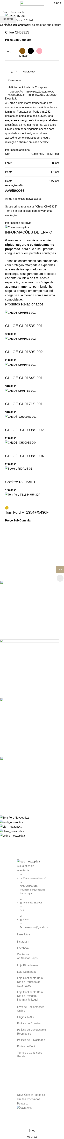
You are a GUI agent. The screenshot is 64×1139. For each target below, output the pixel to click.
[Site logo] (32, 3)
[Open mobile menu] (4, 3)
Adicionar (29, 71)
